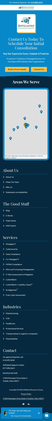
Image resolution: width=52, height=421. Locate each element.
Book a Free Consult (17, 69)
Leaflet (9, 156)
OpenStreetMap (23, 156)
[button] (39, 106)
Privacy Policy (26, 394)
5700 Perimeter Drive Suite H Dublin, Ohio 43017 (23, 398)
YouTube (23, 404)
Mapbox (14, 158)
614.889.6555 (37, 2)
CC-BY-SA (40, 156)
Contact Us (39, 69)
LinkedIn (28, 404)
